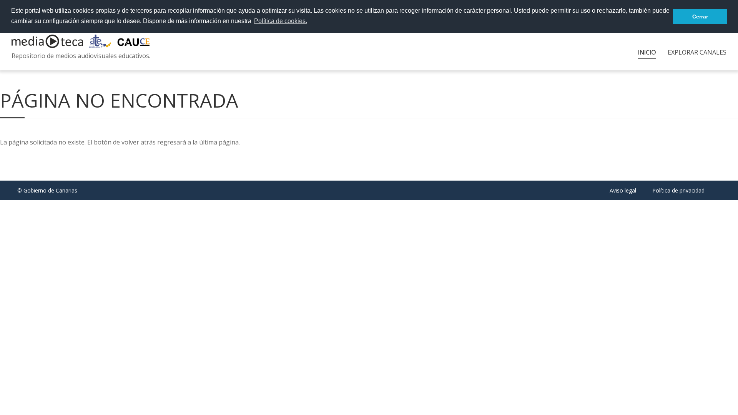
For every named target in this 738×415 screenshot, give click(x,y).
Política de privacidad (678, 190)
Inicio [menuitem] (647, 52)
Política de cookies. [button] (280, 21)
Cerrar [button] (700, 16)
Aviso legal (623, 190)
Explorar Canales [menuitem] (697, 52)
